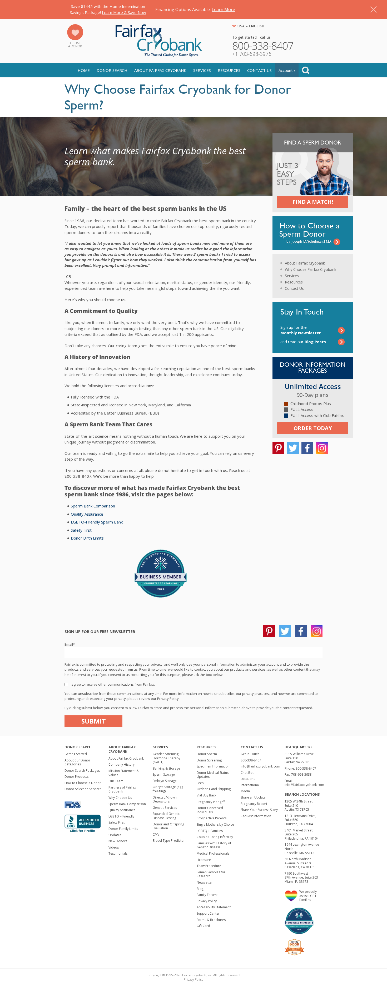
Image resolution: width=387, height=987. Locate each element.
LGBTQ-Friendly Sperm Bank (97, 522)
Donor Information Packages (312, 367)
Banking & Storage (166, 768)
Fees (200, 783)
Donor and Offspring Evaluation (168, 826)
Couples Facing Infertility (215, 837)
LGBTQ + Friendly (121, 816)
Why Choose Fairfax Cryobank (310, 269)
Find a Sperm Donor (312, 142)
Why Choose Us (120, 797)
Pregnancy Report (254, 803)
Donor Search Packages (82, 770)
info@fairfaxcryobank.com (260, 766)
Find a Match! (312, 201)
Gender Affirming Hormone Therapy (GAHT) (166, 758)
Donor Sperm (207, 754)
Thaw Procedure (209, 866)
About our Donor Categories (77, 762)
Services (202, 70)
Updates (114, 835)
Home (84, 70)
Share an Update (253, 797)
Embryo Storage (165, 781)
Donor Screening (209, 760)
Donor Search (112, 70)
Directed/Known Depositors (165, 799)
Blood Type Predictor (169, 840)
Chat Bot (247, 772)
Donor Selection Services (82, 789)
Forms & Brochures (211, 920)
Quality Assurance (87, 514)
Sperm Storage (164, 774)
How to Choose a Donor (82, 783)
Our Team (115, 781)
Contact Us (259, 70)
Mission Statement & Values (123, 773)
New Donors (117, 841)
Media (245, 791)
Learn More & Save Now (124, 12)
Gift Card (203, 926)
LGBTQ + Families (210, 831)
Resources (229, 70)
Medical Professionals (213, 853)
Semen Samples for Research (211, 874)
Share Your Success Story (259, 809)
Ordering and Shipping (214, 789)
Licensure (204, 860)
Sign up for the (300, 330)
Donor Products (76, 776)
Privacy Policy (207, 901)
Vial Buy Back (206, 795)
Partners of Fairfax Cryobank (122, 789)
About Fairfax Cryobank (160, 70)
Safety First (81, 530)
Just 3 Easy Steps (288, 174)
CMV (156, 834)
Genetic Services (165, 807)
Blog (200, 888)
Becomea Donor (75, 44)
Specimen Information (213, 766)
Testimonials (117, 853)
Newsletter (205, 882)
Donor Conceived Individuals (210, 810)
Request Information (256, 816)
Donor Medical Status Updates (213, 774)
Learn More (223, 9)
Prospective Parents (211, 818)
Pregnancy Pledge (211, 802)
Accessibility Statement (214, 907)
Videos (113, 847)
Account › (287, 70)
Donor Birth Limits (87, 538)
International (250, 785)
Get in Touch (250, 754)
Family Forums (207, 895)
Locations (248, 778)
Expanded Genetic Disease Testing (166, 815)
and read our (303, 341)
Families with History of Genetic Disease (214, 845)
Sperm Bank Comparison (93, 506)
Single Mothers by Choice (215, 824)
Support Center (208, 913)
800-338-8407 (251, 760)
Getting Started (75, 754)
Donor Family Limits (123, 828)
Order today (313, 428)
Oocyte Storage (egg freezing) (168, 789)
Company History (121, 764)
